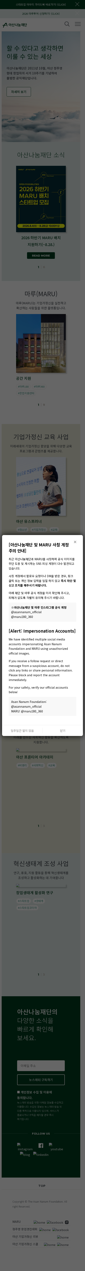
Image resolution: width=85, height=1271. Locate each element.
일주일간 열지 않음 (22, 731)
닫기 (62, 731)
